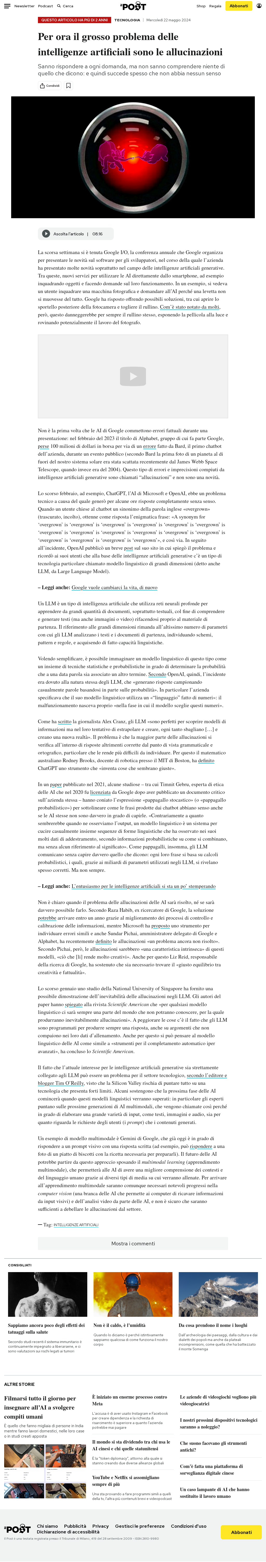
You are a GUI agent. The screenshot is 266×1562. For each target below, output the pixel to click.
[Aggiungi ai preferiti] (68, 85)
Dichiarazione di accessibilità (68, 1532)
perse (43, 445)
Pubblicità (75, 1526)
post (128, 547)
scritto (64, 721)
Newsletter (25, 6)
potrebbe (47, 917)
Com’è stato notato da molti (189, 306)
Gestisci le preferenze (140, 1526)
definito (206, 760)
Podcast (45, 6)
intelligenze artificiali (76, 1224)
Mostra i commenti (133, 1243)
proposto (160, 925)
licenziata (100, 791)
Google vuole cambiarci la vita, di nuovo (114, 587)
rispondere (201, 1145)
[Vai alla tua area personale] (259, 6)
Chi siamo (47, 1526)
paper (56, 784)
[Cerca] (59, 6)
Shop (201, 6)
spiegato (74, 1004)
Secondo (157, 673)
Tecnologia (127, 20)
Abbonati (239, 6)
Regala (215, 6)
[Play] (46, 234)
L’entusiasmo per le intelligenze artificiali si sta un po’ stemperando (144, 885)
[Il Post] (133, 5)
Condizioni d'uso (189, 1526)
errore (149, 445)
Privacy (100, 1526)
